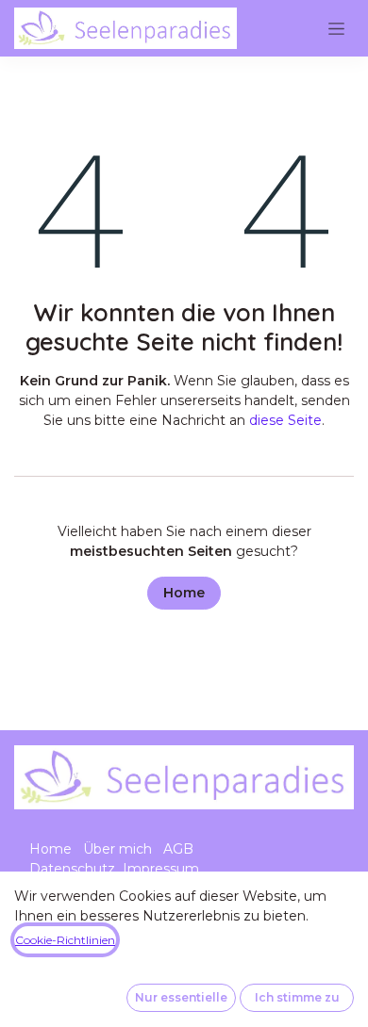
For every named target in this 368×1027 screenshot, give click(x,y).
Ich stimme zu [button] (297, 997)
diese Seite (285, 420)
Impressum (161, 868)
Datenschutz (72, 868)
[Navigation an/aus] (336, 28)
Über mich (117, 848)
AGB (178, 848)
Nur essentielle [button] (181, 997)
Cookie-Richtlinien (65, 940)
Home (184, 592)
